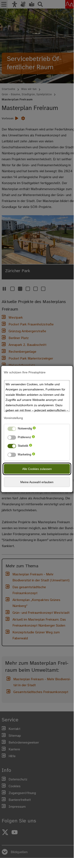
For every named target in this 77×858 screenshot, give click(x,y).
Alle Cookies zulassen (37, 469)
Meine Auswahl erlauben (36, 482)
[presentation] (34, 429)
